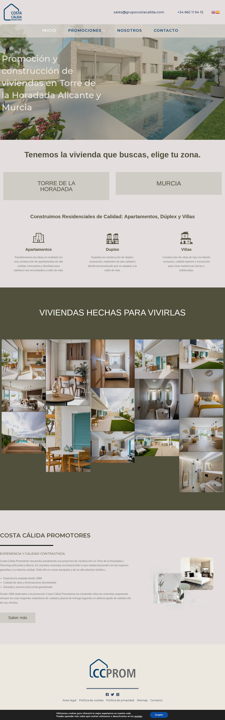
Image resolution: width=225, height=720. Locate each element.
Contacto (156, 700)
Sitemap (142, 700)
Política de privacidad (120, 700)
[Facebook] (107, 694)
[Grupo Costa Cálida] (12, 11)
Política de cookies (91, 700)
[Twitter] (112, 694)
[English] (213, 11)
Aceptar (159, 714)
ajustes (138, 716)
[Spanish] (218, 11)
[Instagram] (117, 694)
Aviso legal (69, 700)
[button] (139, 12)
